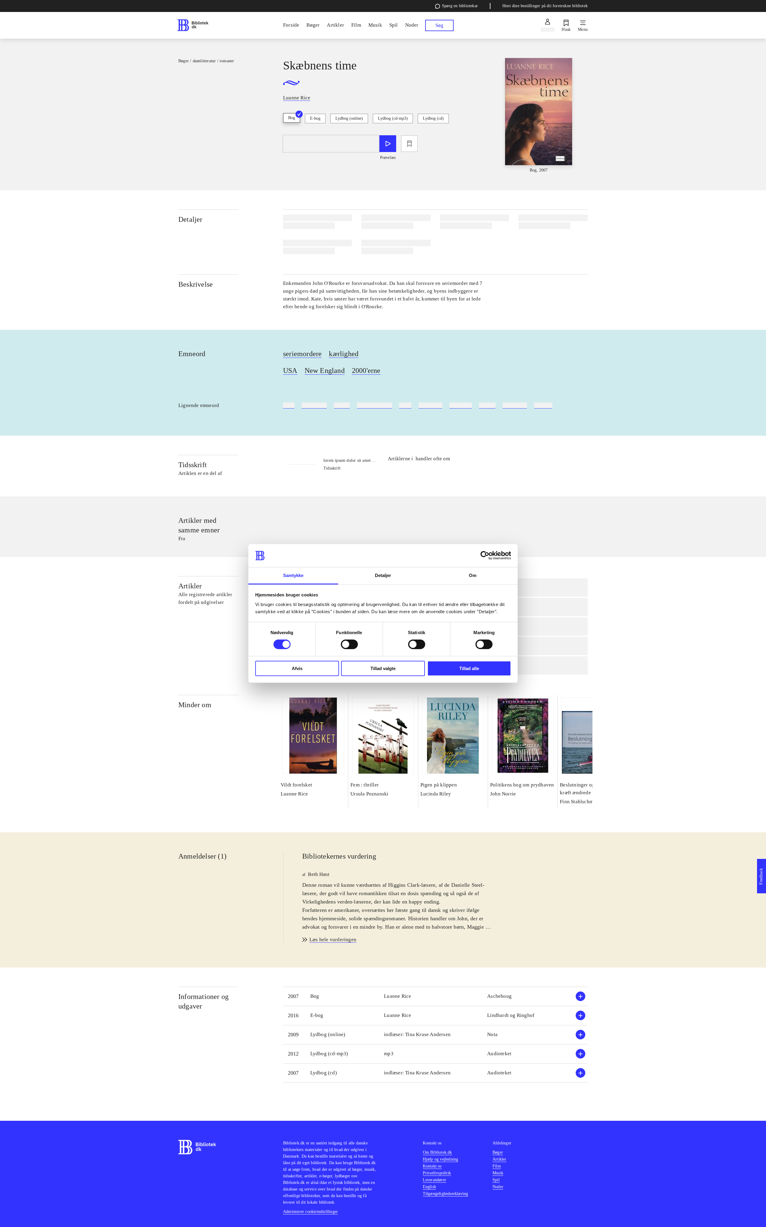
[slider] (538, 116)
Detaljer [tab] (383, 575)
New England (325, 370)
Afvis (297, 668)
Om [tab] (472, 575)
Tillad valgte (383, 668)
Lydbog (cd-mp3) (393, 118)
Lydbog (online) (349, 118)
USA (290, 370)
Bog (291, 118)
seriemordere (302, 354)
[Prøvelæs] (387, 143)
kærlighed (343, 354)
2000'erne (366, 370)
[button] (435, 996)
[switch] (349, 644)
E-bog (315, 118)
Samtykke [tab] (293, 575)
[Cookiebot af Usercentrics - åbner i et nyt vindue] (485, 555)
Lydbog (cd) (433, 118)
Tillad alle (469, 668)
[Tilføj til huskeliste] (409, 143)
